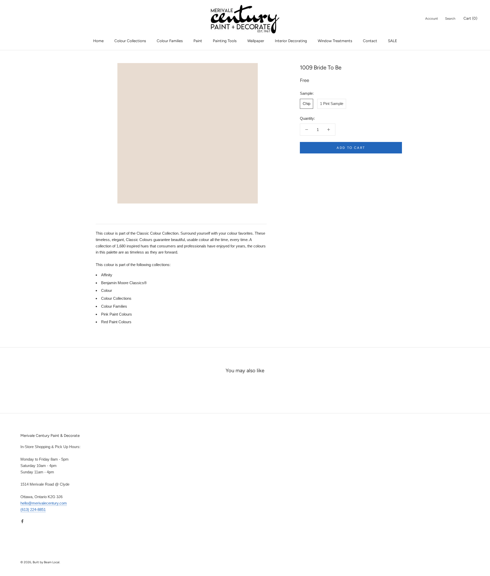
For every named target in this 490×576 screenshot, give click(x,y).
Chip (306, 103)
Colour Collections (130, 41)
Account (431, 18)
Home (98, 41)
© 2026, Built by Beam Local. (40, 562)
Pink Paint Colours (116, 314)
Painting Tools (225, 41)
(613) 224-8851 (33, 509)
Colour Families (170, 41)
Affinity (106, 275)
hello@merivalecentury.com (43, 503)
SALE (392, 41)
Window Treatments (335, 41)
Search (450, 18)
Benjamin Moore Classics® (124, 283)
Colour (106, 290)
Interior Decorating (291, 41)
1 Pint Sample (331, 103)
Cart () (470, 18)
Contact (370, 41)
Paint (197, 41)
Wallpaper (255, 41)
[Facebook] (22, 521)
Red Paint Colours (116, 322)
